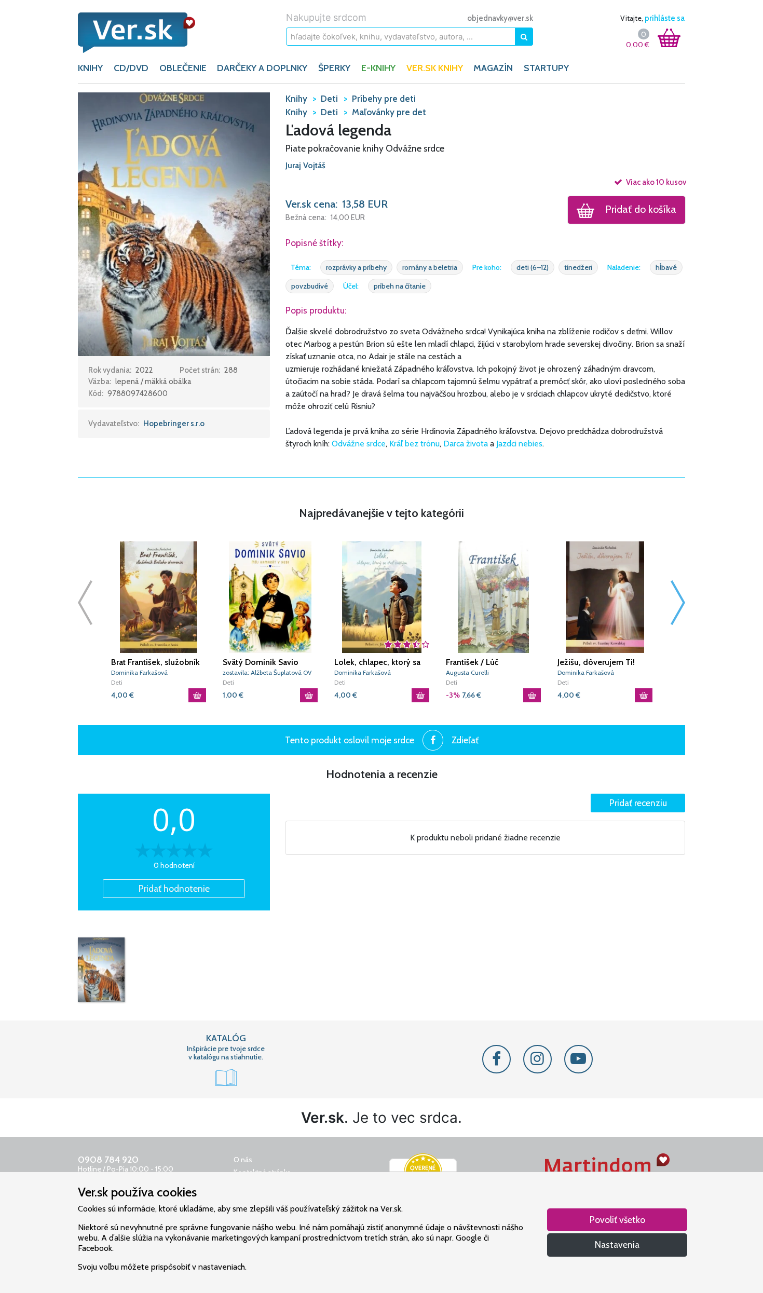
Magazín (493, 68)
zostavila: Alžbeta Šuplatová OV (267, 672)
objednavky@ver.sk (500, 18)
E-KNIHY (378, 68)
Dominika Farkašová (139, 672)
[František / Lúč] (493, 597)
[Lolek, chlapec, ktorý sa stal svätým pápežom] (381, 597)
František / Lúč (472, 662)
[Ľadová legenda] (101, 969)
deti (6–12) (532, 267)
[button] (174, 223)
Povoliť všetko (617, 1219)
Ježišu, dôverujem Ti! (596, 662)
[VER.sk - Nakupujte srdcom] (148, 32)
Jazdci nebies (519, 443)
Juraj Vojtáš (305, 165)
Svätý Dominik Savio (260, 662)
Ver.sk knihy (434, 68)
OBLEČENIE (183, 68)
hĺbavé (666, 267)
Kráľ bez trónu (414, 443)
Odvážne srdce (359, 443)
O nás (243, 1159)
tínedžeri (578, 267)
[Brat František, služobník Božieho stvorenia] (158, 597)
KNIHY (90, 68)
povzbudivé (309, 286)
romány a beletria (429, 267)
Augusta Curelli (467, 672)
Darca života (465, 443)
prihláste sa (665, 18)
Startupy (546, 68)
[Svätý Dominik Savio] (270, 597)
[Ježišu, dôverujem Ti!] (604, 597)
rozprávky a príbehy (356, 267)
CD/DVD (131, 68)
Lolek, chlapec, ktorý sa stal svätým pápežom (377, 662)
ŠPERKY (334, 68)
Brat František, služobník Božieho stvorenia (155, 662)
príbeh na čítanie (400, 286)
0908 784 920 (108, 1159)
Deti (116, 682)
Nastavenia (617, 1244)
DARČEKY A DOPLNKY (262, 68)
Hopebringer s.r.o (174, 423)
